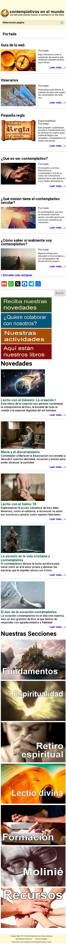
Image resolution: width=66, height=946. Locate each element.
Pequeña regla (13, 115)
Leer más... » (57, 67)
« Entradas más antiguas (16, 275)
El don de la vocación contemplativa (29, 612)
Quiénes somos (24, 939)
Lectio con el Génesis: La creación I (28, 400)
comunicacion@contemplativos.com (31, 942)
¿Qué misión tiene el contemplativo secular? (30, 201)
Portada (9, 34)
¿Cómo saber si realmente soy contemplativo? (26, 242)
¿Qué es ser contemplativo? (24, 158)
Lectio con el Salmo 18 (18, 504)
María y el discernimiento (20, 452)
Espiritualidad (46, 120)
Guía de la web (13, 45)
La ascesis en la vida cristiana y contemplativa (25, 558)
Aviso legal (41, 939)
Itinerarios (9, 80)
